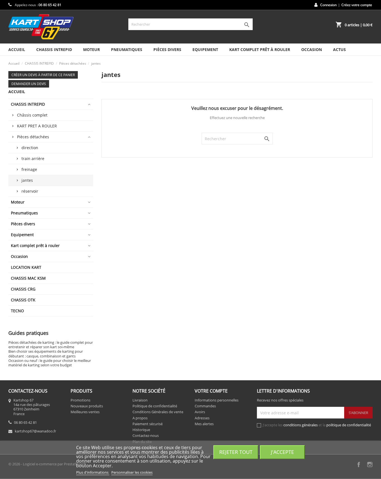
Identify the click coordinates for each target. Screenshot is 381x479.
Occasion (311, 49)
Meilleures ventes (85, 411)
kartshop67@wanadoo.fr (35, 431)
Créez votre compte (356, 5)
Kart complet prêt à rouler (259, 49)
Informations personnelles (216, 400)
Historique (141, 429)
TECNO (17, 310)
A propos (140, 417)
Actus (339, 49)
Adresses (202, 417)
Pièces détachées (33, 136)
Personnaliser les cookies (132, 472)
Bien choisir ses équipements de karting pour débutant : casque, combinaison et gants (45, 353)
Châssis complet (32, 115)
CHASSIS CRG (23, 289)
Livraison (140, 400)
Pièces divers (167, 49)
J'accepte (282, 451)
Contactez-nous (145, 435)
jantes (27, 180)
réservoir (29, 191)
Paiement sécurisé (147, 423)
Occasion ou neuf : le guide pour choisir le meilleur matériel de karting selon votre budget (49, 362)
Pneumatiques (126, 49)
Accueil (16, 49)
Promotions (80, 400)
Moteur (91, 49)
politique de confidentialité (348, 424)
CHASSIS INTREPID (54, 49)
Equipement (205, 49)
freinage (29, 169)
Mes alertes (204, 423)
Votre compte (211, 391)
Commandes (205, 405)
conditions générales (300, 424)
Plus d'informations (92, 472)
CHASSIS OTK (23, 300)
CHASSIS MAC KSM (28, 278)
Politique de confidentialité (154, 405)
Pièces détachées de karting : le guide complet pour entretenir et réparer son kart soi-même (50, 344)
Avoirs (200, 411)
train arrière (32, 158)
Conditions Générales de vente (157, 411)
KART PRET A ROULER (37, 126)
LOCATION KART (26, 267)
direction (29, 147)
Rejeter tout (235, 451)
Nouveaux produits (87, 405)
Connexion (328, 5)
